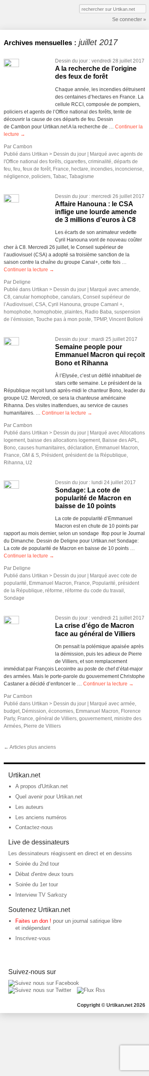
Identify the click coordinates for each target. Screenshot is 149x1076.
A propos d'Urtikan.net (41, 786)
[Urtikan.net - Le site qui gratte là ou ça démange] (34, 14)
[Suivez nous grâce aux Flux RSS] (91, 990)
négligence (16, 176)
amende (129, 289)
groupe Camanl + (103, 304)
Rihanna (13, 463)
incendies (102, 169)
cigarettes (75, 161)
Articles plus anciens (30, 747)
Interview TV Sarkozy (41, 895)
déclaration (80, 448)
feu (16, 169)
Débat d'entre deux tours (44, 874)
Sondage (14, 598)
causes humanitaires (41, 448)
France (61, 169)
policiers (40, 176)
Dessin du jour (71, 61)
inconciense (128, 169)
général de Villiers (56, 718)
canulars (70, 297)
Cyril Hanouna (64, 304)
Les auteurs (29, 807)
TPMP (100, 319)
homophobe (17, 312)
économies (60, 711)
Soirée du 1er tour (36, 884)
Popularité (103, 583)
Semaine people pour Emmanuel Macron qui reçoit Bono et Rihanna (100, 354)
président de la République (96, 455)
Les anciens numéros (41, 817)
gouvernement (95, 718)
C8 (7, 297)
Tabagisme (81, 176)
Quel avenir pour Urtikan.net (48, 797)
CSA (40, 304)
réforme (53, 590)
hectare (79, 169)
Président (52, 455)
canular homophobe (35, 297)
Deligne (22, 282)
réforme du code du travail (94, 590)
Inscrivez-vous (32, 938)
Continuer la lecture (29, 270)
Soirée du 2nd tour (37, 864)
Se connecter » (129, 19)
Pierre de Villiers (42, 726)
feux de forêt (36, 169)
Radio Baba (98, 312)
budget (11, 711)
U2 (29, 463)
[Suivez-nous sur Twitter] (39, 990)
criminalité (99, 161)
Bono (10, 448)
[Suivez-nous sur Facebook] (43, 983)
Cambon (22, 147)
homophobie (48, 312)
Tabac (60, 176)
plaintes (73, 312)
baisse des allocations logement (63, 440)
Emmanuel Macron (116, 448)
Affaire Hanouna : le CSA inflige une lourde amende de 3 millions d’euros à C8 (96, 211)
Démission (34, 711)
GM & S (30, 455)
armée (127, 704)
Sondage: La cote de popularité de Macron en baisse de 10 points (93, 498)
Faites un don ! (33, 921)
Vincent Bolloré (126, 319)
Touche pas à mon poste (63, 319)
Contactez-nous (34, 827)
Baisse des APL (119, 440)
